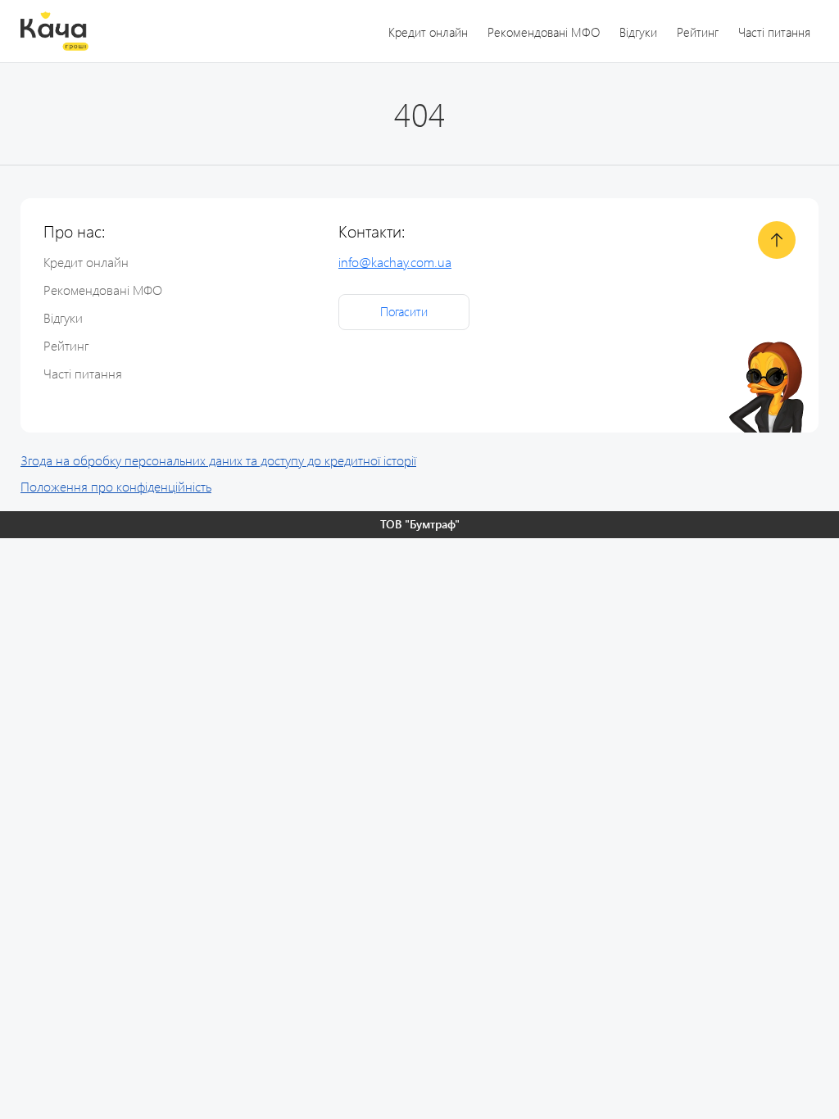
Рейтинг (698, 32)
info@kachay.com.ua (394, 262)
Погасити (404, 311)
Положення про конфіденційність (115, 486)
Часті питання (774, 32)
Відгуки (638, 32)
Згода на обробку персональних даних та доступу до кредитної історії (218, 460)
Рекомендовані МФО (544, 32)
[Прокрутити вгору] (777, 240)
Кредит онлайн (428, 32)
